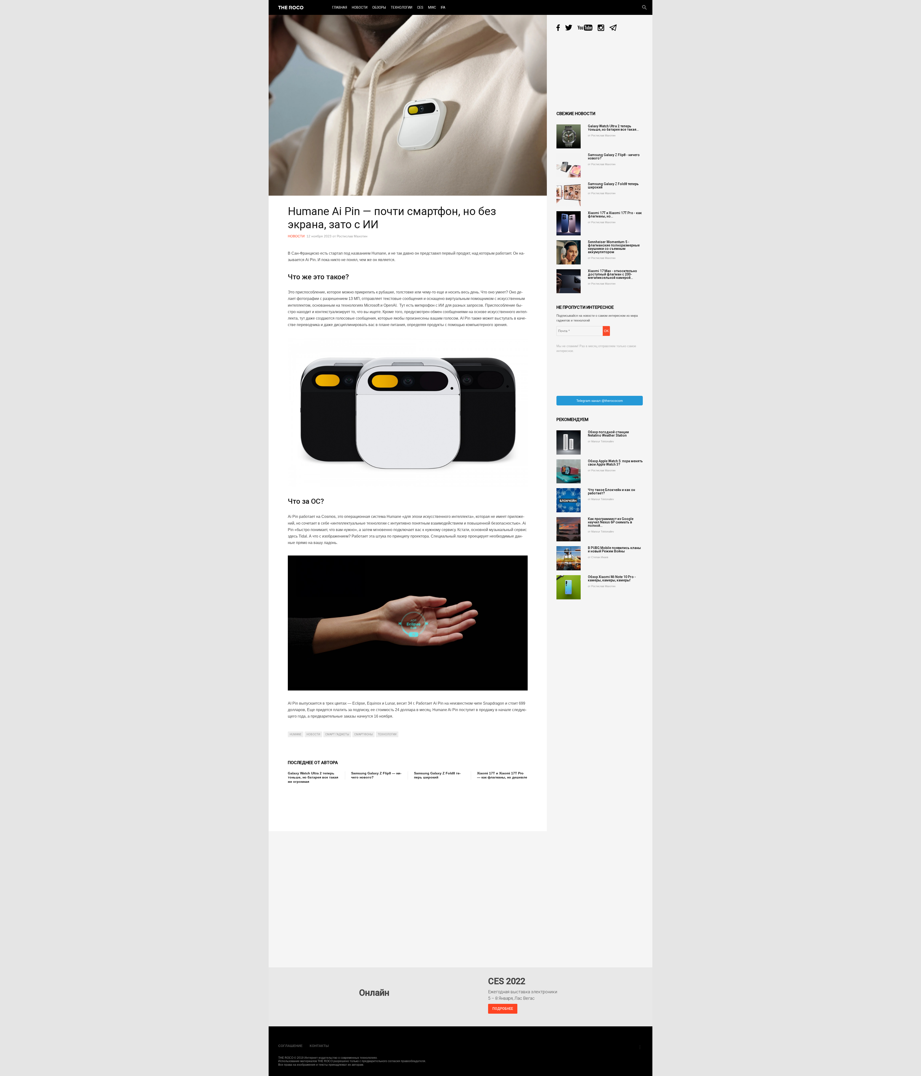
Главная (339, 7)
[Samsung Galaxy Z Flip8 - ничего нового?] (568, 165)
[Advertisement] (375, 804)
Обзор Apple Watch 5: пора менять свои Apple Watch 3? (615, 462)
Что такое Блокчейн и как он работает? (611, 491)
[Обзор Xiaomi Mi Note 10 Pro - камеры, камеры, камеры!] (568, 587)
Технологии (401, 7)
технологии (387, 734)
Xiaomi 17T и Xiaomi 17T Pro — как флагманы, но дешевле (502, 775)
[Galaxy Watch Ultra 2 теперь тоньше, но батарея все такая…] (568, 136)
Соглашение (290, 1046)
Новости (359, 7)
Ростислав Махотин (352, 236)
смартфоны (363, 734)
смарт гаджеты (337, 734)
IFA (443, 7)
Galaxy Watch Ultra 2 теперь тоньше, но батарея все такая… (613, 127)
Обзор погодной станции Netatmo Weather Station (608, 433)
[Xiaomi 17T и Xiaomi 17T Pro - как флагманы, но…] (568, 223)
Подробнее (502, 1009)
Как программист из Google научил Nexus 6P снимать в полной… (610, 522)
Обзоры (379, 7)
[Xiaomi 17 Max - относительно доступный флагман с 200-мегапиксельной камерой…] (568, 281)
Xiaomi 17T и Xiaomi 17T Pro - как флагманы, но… (615, 214)
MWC (432, 7)
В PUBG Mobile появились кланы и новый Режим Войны (614, 549)
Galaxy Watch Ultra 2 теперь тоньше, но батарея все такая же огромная (313, 777)
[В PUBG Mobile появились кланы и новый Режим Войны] (568, 558)
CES (420, 7)
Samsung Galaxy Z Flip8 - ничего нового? (614, 156)
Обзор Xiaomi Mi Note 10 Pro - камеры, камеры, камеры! (612, 578)
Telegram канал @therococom (599, 401)
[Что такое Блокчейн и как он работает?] (568, 500)
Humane (295, 734)
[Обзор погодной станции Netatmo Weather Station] (568, 442)
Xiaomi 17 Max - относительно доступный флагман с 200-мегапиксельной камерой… (612, 274)
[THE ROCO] (291, 7)
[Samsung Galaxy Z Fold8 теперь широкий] (568, 194)
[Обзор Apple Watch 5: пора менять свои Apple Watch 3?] (568, 471)
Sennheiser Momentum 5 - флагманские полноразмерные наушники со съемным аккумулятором (614, 247)
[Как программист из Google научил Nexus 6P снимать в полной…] (568, 529)
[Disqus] (409, 896)
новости (313, 734)
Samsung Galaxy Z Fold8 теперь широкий (437, 775)
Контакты (319, 1046)
